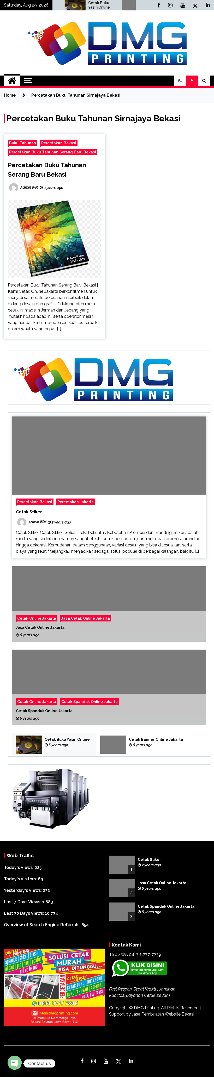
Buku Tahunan (22, 143)
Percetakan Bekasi (58, 143)
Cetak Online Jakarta (36, 618)
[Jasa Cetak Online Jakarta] (109, 604)
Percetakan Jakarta (75, 502)
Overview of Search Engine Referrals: (42, 924)
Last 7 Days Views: (23, 901)
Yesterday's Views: (23, 890)
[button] (180, 81)
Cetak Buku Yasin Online (80, 5)
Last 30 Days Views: (24, 913)
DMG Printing (146, 1007)
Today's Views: (19, 867)
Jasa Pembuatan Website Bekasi (163, 1014)
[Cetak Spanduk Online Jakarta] (109, 687)
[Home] (12, 81)
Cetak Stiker (29, 511)
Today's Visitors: (21, 878)
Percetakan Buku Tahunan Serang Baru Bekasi (52, 152)
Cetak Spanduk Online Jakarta (89, 701)
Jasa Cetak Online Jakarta (85, 618)
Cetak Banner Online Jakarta (156, 739)
